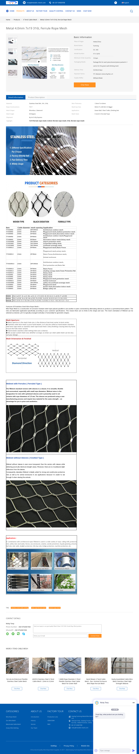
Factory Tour (41, 11)
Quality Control (56, 11)
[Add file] (96, 750)
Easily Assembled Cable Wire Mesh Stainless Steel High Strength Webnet (122, 681)
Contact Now (95, 636)
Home (12, 11)
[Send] (133, 750)
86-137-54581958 (59, 3)
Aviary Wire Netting (12, 728)
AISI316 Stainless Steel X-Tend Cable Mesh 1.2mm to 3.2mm (43, 680)
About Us (30, 11)
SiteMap (54, 745)
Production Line (52, 717)
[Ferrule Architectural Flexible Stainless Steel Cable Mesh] (17, 665)
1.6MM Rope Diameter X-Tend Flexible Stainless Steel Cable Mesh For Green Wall (69, 681)
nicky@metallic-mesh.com (36, 3)
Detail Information (15, 97)
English (126, 3)
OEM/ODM (51, 720)
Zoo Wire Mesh (11, 720)
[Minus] (133, 702)
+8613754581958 (24, 627)
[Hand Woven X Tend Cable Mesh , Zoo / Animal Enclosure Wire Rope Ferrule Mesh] (96, 665)
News (79, 11)
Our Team (34, 728)
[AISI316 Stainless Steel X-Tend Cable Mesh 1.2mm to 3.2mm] (43, 665)
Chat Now (87, 11)
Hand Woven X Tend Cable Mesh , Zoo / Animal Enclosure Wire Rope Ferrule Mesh (96, 681)
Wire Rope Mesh (11, 717)
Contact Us (70, 11)
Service (33, 724)
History (33, 720)
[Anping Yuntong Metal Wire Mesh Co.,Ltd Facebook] (116, 3)
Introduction (35, 717)
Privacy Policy (69, 745)
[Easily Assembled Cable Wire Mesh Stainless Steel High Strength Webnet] (122, 665)
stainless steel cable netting (19, 608)
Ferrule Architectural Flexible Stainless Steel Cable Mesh (16, 680)
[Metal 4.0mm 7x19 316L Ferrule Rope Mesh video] (46, 67)
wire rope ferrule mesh (39, 608)
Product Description (36, 97)
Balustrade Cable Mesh (13, 724)
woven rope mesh (54, 608)
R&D (48, 724)
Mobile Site (85, 745)
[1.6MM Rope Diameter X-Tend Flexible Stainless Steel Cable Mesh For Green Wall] (70, 665)
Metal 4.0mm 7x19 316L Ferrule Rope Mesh (56, 20)
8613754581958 (21, 630)
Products (20, 11)
